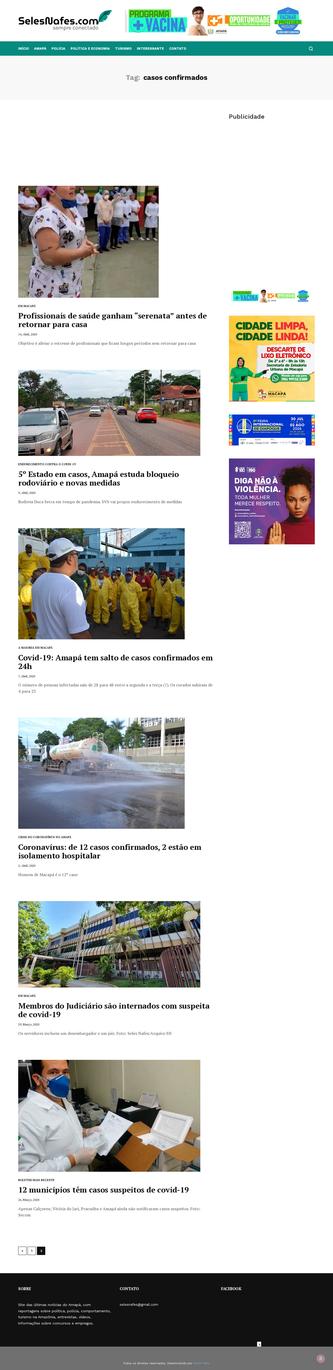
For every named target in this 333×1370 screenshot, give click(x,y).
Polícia (58, 48)
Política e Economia (90, 48)
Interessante (150, 48)
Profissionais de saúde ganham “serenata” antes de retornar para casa (112, 319)
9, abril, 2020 (26, 493)
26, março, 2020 (28, 1200)
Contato (177, 48)
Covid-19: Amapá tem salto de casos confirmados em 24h (115, 661)
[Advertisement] (115, 146)
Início (23, 48)
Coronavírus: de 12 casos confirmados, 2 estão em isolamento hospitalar (109, 851)
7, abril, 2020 (26, 676)
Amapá (40, 48)
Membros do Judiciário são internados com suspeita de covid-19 (113, 1010)
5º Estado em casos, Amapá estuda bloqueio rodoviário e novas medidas (98, 478)
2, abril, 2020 (26, 866)
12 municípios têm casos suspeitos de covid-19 (103, 1189)
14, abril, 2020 (27, 334)
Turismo (123, 48)
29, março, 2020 (28, 1024)
